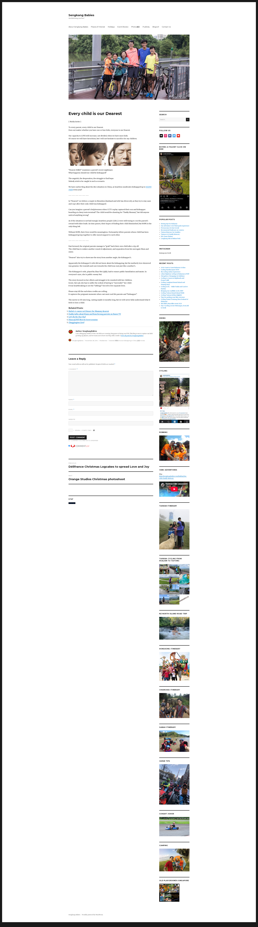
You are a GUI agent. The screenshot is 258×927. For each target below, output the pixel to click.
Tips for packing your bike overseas (173, 297)
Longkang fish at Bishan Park (170, 238)
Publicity (146, 27)
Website (72, 419)
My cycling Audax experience (170, 272)
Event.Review (122, 27)
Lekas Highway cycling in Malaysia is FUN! (175, 274)
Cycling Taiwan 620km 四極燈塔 (171, 295)
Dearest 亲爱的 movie (116, 340)
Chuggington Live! (76, 323)
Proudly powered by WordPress (92, 915)
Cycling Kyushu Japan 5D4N (170, 270)
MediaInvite (103, 340)
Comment (73, 369)
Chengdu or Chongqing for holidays (173, 276)
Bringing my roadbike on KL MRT (172, 291)
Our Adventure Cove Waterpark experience (175, 226)
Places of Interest (98, 27)
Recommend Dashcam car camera (172, 230)
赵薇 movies (141, 340)
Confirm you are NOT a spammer (84, 440)
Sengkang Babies (81, 15)
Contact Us (166, 27)
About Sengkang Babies (78, 27)
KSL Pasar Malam (167, 236)
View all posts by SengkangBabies (132, 336)
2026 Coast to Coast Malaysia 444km (173, 267)
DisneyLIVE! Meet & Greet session (83, 320)
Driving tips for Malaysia (169, 224)
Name (71, 399)
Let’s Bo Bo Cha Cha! (77, 317)
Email (71, 409)
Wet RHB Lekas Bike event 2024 (171, 303)
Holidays (111, 27)
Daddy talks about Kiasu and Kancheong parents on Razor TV (95, 314)
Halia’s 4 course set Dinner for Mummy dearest (89, 311)
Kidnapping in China (130, 340)
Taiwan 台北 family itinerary (170, 234)
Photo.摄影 (135, 27)
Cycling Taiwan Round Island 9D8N (172, 293)
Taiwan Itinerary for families (170, 232)
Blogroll (155, 27)
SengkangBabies (77, 340)
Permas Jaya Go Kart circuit (170, 228)
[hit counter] (111, 503)
